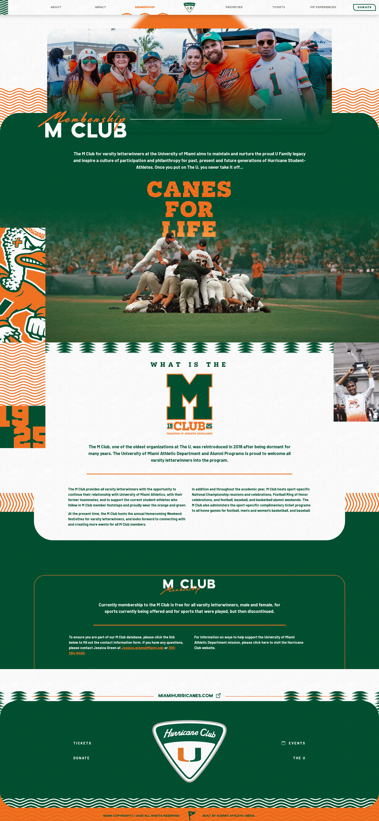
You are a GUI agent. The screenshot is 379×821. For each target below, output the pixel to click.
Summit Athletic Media (235, 815)
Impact (100, 7)
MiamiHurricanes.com (186, 696)
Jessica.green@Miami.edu (142, 648)
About (56, 7)
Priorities (234, 7)
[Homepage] (189, 7)
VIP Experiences (323, 7)
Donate (364, 7)
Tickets (278, 7)
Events (296, 743)
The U (299, 758)
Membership (145, 7)
